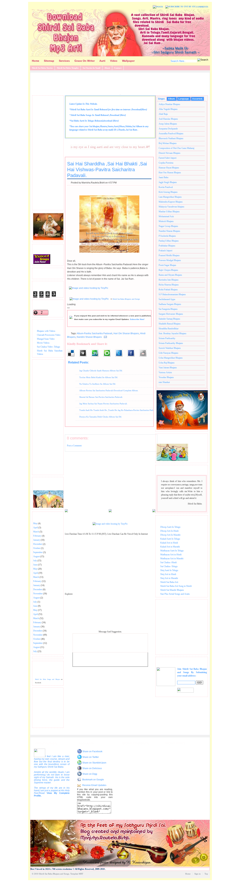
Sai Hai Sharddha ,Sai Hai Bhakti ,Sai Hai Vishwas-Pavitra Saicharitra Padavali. (107, 169)
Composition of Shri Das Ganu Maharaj (176, 148)
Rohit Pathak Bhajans (168, 289)
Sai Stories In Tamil (91, 68)
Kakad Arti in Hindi (169, 542)
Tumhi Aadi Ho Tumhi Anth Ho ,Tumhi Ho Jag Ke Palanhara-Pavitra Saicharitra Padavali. (118, 410)
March (36, 531)
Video (113, 60)
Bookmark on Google (93, 779)
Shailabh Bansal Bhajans (170, 323)
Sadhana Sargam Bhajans (170, 304)
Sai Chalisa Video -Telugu (48, 346)
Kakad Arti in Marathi (170, 546)
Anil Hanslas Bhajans (168, 119)
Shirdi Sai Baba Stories (42, 68)
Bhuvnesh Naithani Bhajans (171, 138)
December (37, 544)
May (35, 523)
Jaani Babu (163, 177)
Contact (118, 68)
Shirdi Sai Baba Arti (169, 582)
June (35, 564)
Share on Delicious (92, 768)
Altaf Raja (163, 114)
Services (64, 60)
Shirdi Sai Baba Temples (68, 68)
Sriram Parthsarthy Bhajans (171, 343)
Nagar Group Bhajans (168, 226)
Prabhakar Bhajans (167, 245)
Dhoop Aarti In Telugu (170, 527)
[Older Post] (153, 511)
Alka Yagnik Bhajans (168, 109)
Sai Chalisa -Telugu (169, 566)
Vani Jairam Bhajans (168, 367)
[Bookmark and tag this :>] (145, 353)
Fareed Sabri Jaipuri (167, 158)
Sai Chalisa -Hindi (168, 562)
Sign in (197, 874)
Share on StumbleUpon (94, 762)
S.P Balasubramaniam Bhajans (172, 294)
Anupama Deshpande (168, 128)
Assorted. (197, 99)
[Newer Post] (66, 511)
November (38, 593)
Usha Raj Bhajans (167, 362)
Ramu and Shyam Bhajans (170, 275)
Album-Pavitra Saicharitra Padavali (94, 333)
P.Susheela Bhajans (167, 236)
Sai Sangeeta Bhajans (168, 309)
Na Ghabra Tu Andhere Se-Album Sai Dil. (97, 384)
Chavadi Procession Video (48, 335)
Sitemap (49, 60)
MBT (81, 874)
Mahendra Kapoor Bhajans (171, 201)
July (35, 560)
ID (115, 129)
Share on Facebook (92, 751)
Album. (172, 99)
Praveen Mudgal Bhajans (170, 260)
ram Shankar (164, 382)
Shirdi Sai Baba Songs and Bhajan (47, 679)
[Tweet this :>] (121, 353)
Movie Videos (43, 343)
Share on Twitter (90, 757)
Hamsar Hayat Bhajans (169, 167)
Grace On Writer (84, 60)
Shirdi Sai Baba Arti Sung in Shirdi (176, 586)
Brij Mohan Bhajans (168, 143)
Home (35, 60)
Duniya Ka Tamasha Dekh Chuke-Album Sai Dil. (100, 417)
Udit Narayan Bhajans (168, 353)
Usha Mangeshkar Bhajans (171, 358)
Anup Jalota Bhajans (168, 123)
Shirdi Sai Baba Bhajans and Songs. (54, 874)
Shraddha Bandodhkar (168, 328)
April (35, 527)
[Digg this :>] (85, 353)
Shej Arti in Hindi (168, 574)
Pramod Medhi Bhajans (169, 255)
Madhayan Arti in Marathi (171, 558)
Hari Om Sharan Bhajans (126, 333)
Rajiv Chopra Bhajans (168, 270)
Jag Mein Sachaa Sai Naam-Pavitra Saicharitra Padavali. (103, 403)
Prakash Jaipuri (165, 250)
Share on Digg (89, 774)
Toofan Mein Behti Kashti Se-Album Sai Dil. (98, 377)
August (36, 556)
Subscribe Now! (137, 319)
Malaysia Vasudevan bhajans (171, 206)
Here (144, 109)
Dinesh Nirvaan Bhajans (169, 153)
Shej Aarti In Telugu (169, 570)
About (107, 68)
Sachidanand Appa (167, 299)
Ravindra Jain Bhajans (168, 279)
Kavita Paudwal (166, 187)
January (36, 540)
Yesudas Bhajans (166, 377)
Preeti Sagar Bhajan (167, 265)
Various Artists (165, 372)
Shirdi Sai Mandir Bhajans (172, 590)
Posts (159, 7)
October (36, 548)
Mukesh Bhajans (166, 221)
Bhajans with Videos (46, 331)
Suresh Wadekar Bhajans (170, 348)
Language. (183, 99)
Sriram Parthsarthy (167, 338)
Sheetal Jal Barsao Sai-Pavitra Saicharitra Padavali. (101, 397)
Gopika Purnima (166, 162)
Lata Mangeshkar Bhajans (170, 197)
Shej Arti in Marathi (169, 578)
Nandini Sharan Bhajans (89, 337)
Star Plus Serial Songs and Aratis (175, 594)
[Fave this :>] (109, 353)
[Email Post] (104, 337)
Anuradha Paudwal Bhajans (171, 133)
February (37, 535)
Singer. (161, 99)
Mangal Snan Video (46, 339)
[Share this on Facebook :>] (133, 353)
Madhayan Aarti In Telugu (172, 550)
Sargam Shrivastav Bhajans (171, 314)
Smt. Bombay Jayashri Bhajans (172, 333)
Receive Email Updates (94, 785)
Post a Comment (74, 445)
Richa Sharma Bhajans (169, 284)
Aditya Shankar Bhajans (169, 104)
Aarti (102, 60)
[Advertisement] (120, 82)
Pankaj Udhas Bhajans (169, 240)
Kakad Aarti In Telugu (170, 538)
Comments (202, 7)
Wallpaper (128, 60)
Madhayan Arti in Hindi (171, 554)
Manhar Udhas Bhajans (169, 211)
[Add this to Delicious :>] (73, 353)
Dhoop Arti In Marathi (170, 535)
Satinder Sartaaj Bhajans (169, 319)
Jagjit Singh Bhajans (168, 182)
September (38, 552)
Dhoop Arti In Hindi (169, 531)
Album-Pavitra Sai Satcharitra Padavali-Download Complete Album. (108, 390)
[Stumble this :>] (97, 353)
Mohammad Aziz (166, 216)
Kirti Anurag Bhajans (168, 192)
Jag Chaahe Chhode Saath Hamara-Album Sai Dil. (101, 370)
